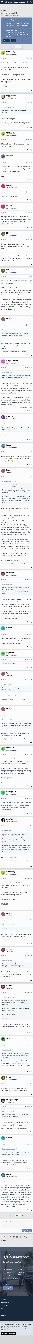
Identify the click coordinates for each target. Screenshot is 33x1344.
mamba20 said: (6, 1050)
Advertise (3, 1315)
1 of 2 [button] (11, 47)
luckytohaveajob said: (8, 481)
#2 (28, 102)
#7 (28, 239)
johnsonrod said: (7, 1111)
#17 (28, 679)
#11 (28, 423)
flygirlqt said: (6, 372)
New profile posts (7, 1269)
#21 (28, 826)
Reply (30, 90)
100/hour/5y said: (7, 107)
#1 (28, 58)
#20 (28, 798)
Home (2, 1312)
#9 (28, 325)
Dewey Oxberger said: (8, 1149)
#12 (28, 452)
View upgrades (7, 1288)
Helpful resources (21, 1275)
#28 (28, 1106)
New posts (5, 1267)
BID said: (4, 330)
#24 (28, 955)
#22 (28, 878)
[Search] (31, 2)
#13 (28, 477)
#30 (28, 1181)
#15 (28, 634)
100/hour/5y (5, 15)
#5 (28, 192)
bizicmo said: (6, 720)
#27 (28, 1084)
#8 (28, 276)
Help (2, 1309)
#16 (28, 659)
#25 (28, 992)
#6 (28, 212)
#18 (28, 715)
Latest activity (6, 1275)
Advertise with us (21, 1267)
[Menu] (2, 2)
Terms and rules (5, 1302)
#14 (28, 579)
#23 (28, 920)
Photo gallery (20, 1272)
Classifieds (19, 1269)
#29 (28, 1144)
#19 (28, 754)
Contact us (3, 1299)
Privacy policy (4, 1305)
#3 (28, 139)
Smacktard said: (6, 684)
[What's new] (27, 2)
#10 (28, 367)
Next (16, 47)
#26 (28, 1045)
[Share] (26, 58)
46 (31, 58)
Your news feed (7, 1272)
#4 (28, 162)
